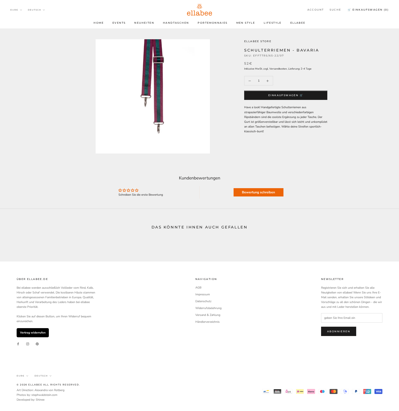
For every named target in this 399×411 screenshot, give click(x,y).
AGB (198, 288)
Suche (335, 9)
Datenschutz (203, 301)
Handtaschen (176, 22)
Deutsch (34, 10)
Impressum (202, 294)
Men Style (245, 22)
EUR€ (14, 10)
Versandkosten (278, 69)
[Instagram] (27, 343)
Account (315, 9)
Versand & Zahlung (207, 315)
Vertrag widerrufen (33, 333)
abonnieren (338, 331)
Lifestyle (273, 22)
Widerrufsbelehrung (208, 308)
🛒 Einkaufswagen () (368, 9)
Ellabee (297, 22)
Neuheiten (144, 22)
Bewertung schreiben (258, 192)
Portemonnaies (212, 22)
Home (99, 22)
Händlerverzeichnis (207, 322)
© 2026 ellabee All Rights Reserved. (48, 384)
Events (119, 22)
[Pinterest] (37, 343)
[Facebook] (18, 343)
